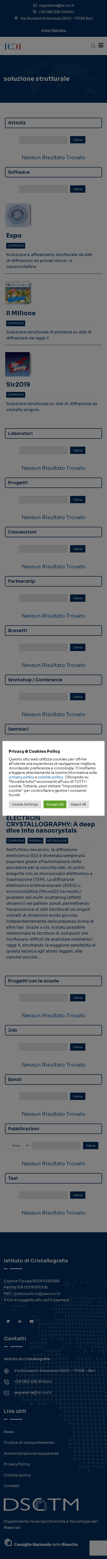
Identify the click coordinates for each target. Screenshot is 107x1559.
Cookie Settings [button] (25, 804)
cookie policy (50, 777)
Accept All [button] (55, 804)
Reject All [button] (78, 804)
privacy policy (21, 777)
